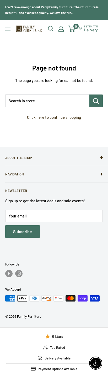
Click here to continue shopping (54, 117)
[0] (71, 29)
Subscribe (22, 231)
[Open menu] (7, 29)
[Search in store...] (96, 101)
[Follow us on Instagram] (19, 273)
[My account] (61, 29)
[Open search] (51, 29)
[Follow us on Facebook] (9, 273)
